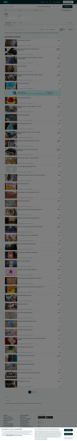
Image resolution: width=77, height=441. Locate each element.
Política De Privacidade (18, 435)
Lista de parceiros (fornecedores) (41, 439)
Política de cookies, (9, 435)
